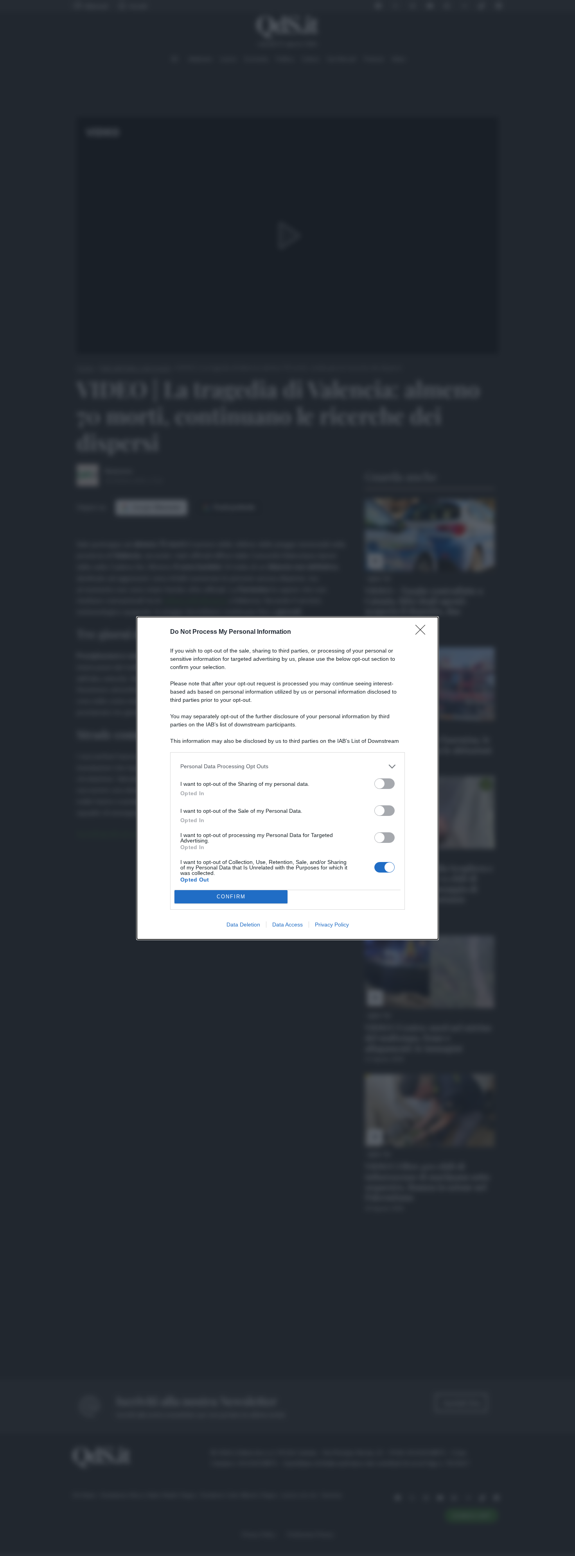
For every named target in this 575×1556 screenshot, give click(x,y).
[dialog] (287, 778)
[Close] (422, 632)
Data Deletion (243, 924)
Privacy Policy (332, 924)
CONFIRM (231, 897)
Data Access (287, 924)
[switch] (384, 783)
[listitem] (287, 766)
